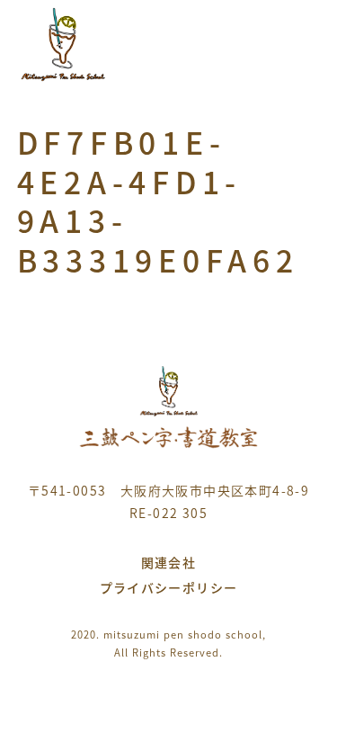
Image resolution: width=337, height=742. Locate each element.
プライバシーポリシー (169, 587)
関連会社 (169, 562)
